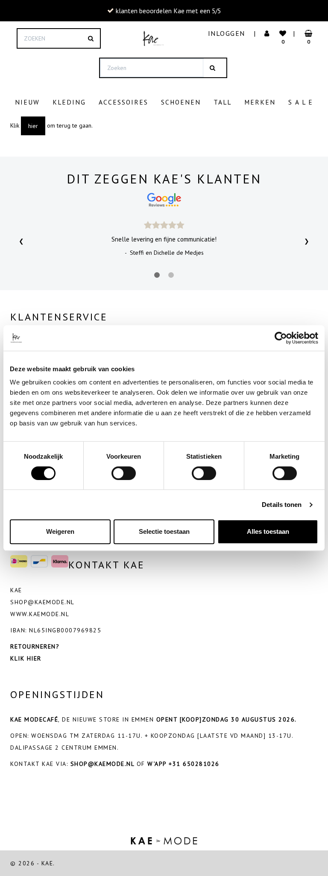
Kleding (69, 102)
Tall (222, 102)
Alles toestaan (268, 531)
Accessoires (123, 102)
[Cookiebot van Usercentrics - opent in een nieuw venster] (280, 338)
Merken (259, 102)
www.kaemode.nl (39, 614)
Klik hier (25, 658)
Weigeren (60, 531)
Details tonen (282, 504)
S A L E (300, 102)
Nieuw (27, 102)
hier (33, 126)
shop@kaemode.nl (42, 602)
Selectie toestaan (164, 531)
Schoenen (181, 102)
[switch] (123, 473)
